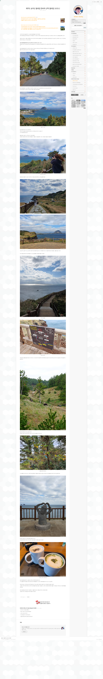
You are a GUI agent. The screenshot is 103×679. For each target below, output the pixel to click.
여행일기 (78, 106)
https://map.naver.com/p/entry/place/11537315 (28, 17)
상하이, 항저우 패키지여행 (79, 62)
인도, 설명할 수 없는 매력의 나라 (79, 49)
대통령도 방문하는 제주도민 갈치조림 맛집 (29, 20)
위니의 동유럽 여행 (78, 33)
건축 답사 (79, 75)
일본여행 (82, 100)
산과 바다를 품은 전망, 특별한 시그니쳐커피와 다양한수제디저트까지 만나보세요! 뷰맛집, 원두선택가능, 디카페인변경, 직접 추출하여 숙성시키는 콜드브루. (39, 29)
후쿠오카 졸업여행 (79, 57)
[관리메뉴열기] (101, 2)
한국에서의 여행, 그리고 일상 (25, 608)
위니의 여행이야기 (26, 627)
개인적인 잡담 (78, 91)
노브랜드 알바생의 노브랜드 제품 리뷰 (79, 84)
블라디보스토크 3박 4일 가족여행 (79, 64)
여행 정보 (78, 69)
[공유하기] (23, 597)
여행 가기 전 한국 (79, 42)
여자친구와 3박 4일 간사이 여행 (79, 55)
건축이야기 (79, 73)
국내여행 (73, 103)
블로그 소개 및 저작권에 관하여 (77, 22)
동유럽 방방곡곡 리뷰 (79, 37)
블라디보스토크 (74, 100)
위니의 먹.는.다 (79, 86)
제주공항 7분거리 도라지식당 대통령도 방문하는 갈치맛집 (33, 18)
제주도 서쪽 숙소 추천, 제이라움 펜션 (25, 611)
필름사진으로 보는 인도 (79, 51)
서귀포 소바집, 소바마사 (23, 613)
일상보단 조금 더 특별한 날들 (79, 82)
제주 (72, 106)
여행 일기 (79, 40)
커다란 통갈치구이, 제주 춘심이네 (25, 614)
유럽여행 (82, 103)
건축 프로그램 (79, 77)
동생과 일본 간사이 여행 (79, 60)
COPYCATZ (100, 639)
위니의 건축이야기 (78, 71)
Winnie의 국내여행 (33, 608)
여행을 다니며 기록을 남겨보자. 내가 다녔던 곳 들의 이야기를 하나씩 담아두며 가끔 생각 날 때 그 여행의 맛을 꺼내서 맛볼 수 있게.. (41, 629)
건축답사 (78, 103)
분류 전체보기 (78, 31)
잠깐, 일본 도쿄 (79, 44)
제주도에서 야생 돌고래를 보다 (24, 609)
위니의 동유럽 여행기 (79, 35)
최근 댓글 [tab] (82, 94)
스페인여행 (82, 106)
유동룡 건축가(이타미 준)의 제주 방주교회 (26, 616)
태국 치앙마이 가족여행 (79, 66)
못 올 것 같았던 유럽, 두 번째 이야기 (79, 53)
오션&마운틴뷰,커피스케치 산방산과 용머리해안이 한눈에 (33, 26)
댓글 (21, 622)
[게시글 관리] (24, 597)
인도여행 (78, 100)
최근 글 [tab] (75, 94)
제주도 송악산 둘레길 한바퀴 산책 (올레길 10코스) (43, 8)
